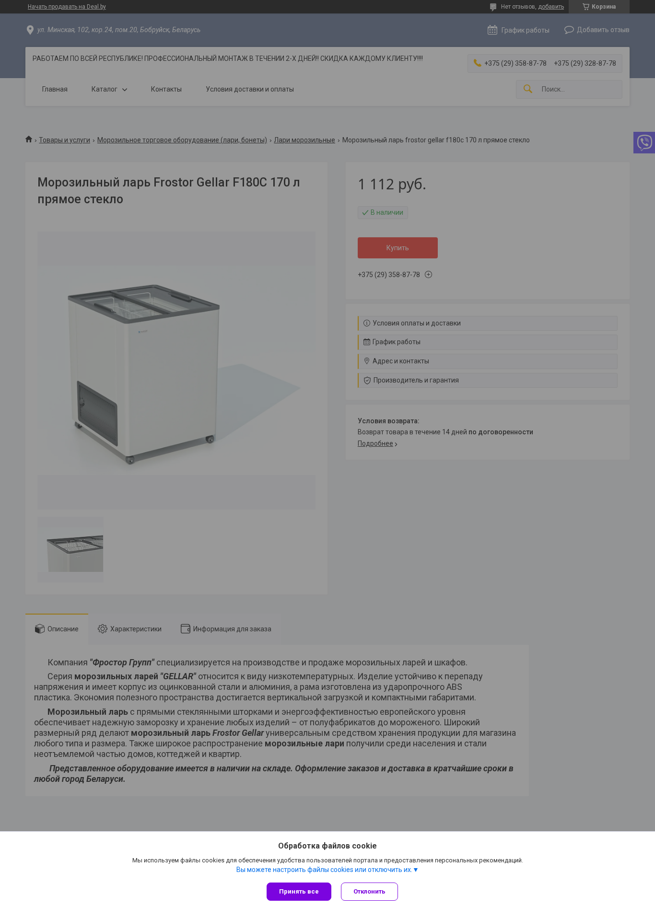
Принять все (299, 891)
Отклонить (369, 891)
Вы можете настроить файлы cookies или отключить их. (324, 869)
